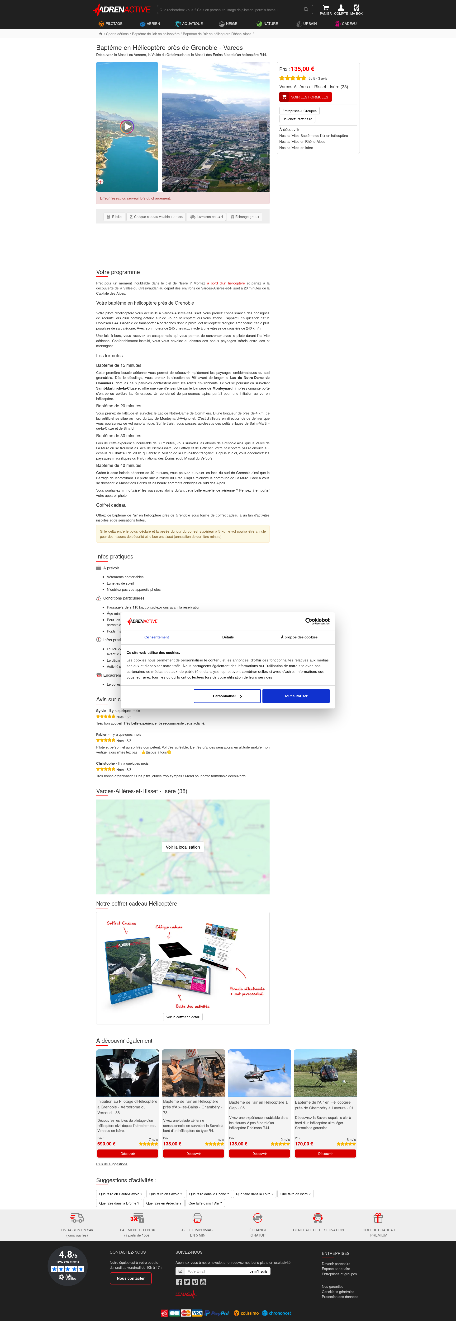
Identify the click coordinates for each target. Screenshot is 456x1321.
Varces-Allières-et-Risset (302, 86)
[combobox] (228, 9)
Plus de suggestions (112, 1163)
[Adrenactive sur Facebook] (179, 1281)
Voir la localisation (183, 847)
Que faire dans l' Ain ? (205, 1203)
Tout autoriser (296, 696)
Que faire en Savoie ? (165, 1193)
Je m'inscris (258, 1271)
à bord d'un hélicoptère (226, 282)
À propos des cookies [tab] (299, 637)
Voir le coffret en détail (183, 1016)
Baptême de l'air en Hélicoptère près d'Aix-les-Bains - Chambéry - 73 (192, 1106)
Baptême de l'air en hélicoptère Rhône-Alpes (217, 33)
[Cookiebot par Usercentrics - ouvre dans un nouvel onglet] (309, 621)
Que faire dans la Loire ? (254, 1193)
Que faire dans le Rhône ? (209, 1193)
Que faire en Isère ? (295, 1193)
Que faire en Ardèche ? (163, 1203)
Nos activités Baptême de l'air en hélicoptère (313, 135)
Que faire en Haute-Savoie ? (120, 1193)
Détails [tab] (228, 637)
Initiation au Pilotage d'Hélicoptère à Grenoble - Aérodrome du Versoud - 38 (127, 1106)
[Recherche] (306, 9)
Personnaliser (224, 696)
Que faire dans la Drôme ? (119, 1203)
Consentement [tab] (156, 637)
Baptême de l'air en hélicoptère (156, 33)
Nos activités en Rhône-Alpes (302, 141)
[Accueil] (101, 33)
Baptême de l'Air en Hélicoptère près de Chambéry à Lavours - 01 (324, 1105)
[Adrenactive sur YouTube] (203, 1281)
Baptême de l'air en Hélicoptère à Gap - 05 (258, 1105)
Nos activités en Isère (296, 147)
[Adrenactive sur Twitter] (187, 1281)
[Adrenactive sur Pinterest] (195, 1281)
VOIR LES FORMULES (309, 96)
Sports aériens (117, 33)
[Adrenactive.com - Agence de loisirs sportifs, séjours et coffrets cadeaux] (122, 9)
